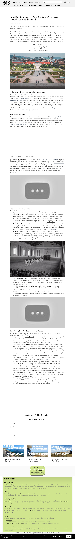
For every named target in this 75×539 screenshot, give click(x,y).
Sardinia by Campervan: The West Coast (60, 460)
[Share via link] (14, 435)
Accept (68, 536)
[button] (23, 2)
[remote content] (37, 140)
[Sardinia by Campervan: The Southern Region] (37, 451)
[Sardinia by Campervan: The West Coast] (61, 451)
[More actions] (64, 13)
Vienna (23, 427)
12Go (29, 510)
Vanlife (12, 427)
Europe (12, 430)
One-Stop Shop (16, 488)
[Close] (73, 536)
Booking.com (64, 501)
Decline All (61, 536)
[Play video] (37, 190)
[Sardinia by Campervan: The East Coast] (13, 451)
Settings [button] (54, 536)
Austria (18, 427)
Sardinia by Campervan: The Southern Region (36, 460)
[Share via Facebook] (11, 435)
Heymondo (9, 520)
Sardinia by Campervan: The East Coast (13, 460)
